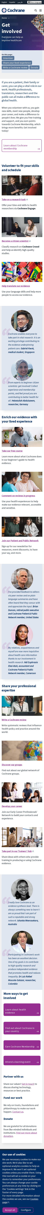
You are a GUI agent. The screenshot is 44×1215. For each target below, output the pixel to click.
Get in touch (28, 1083)
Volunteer (8, 58)
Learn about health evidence (15, 1011)
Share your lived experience (17, 62)
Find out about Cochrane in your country (19, 1030)
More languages (36, 2)
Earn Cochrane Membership (20, 1046)
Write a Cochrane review (15, 67)
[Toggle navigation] (40, 10)
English (4, 2)
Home (4, 18)
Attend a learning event (18, 1061)
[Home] (13, 10)
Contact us (17, 1111)
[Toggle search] (36, 10)
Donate (34, 67)
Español (12, 2)
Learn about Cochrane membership (16, 147)
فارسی (19, 2)
